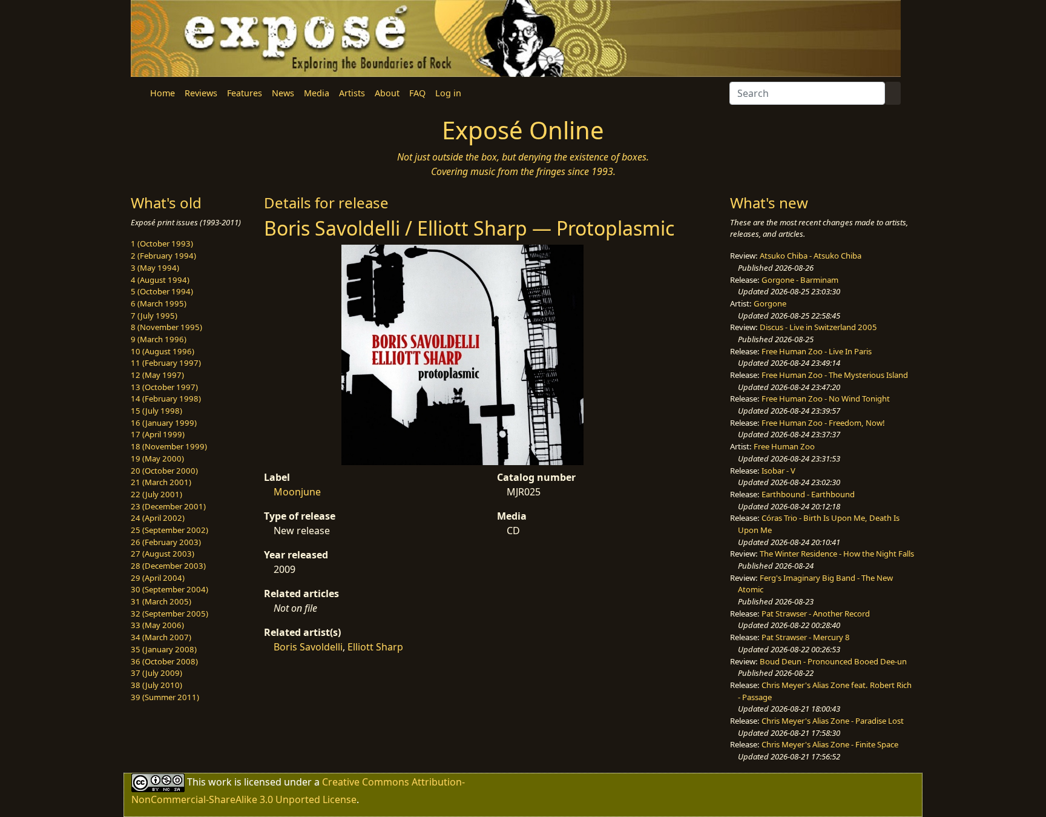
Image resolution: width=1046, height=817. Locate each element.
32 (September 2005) (169, 613)
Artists (352, 93)
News (283, 93)
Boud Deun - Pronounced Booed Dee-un (833, 661)
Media (316, 93)
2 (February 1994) (163, 255)
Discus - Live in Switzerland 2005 (818, 327)
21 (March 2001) (161, 482)
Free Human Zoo (784, 446)
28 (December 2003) (168, 565)
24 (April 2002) (158, 517)
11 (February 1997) (166, 362)
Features (244, 93)
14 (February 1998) (166, 398)
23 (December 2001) (168, 506)
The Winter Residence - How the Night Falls (837, 553)
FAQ (417, 93)
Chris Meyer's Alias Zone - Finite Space (829, 744)
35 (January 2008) (164, 649)
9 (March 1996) (158, 339)
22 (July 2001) (156, 494)
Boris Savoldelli (308, 646)
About (387, 93)
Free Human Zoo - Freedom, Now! (823, 422)
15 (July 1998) (156, 410)
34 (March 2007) (161, 637)
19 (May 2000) (157, 458)
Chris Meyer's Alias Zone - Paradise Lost (832, 720)
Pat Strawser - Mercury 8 (805, 637)
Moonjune (297, 491)
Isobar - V (778, 470)
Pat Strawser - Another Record (815, 613)
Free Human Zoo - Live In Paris (816, 351)
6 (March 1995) (158, 303)
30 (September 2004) (169, 589)
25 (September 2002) (169, 529)
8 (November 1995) (166, 327)
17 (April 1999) (158, 434)
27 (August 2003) (162, 553)
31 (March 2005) (161, 601)
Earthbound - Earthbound (808, 494)
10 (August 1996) (162, 351)
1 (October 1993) (162, 243)
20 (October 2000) (164, 470)
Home (162, 93)
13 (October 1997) (164, 387)
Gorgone (770, 303)
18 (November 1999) (169, 446)
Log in (448, 93)
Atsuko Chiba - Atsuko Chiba (810, 255)
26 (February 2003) (166, 542)
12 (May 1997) (157, 374)
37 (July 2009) (156, 672)
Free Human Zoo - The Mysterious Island (834, 374)
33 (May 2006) (157, 625)
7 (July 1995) (154, 315)
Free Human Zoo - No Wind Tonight (825, 398)
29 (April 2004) (158, 577)
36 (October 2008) (164, 661)
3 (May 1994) (155, 267)
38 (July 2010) (156, 685)
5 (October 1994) (162, 291)
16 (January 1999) (164, 422)
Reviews (201, 93)
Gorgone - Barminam (799, 279)
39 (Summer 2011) (165, 697)
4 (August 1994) (160, 279)
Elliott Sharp (375, 646)
